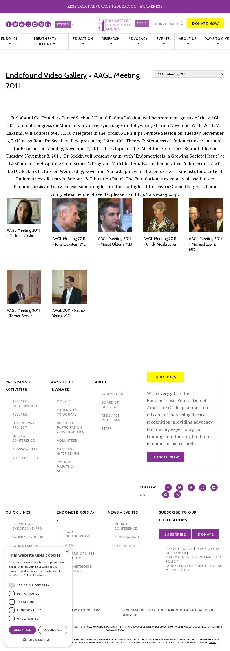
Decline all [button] (53, 630)
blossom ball (25, 449)
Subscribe (175, 534)
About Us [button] (188, 39)
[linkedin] (48, 24)
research (21, 414)
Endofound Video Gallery (46, 75)
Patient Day (125, 546)
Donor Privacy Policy (186, 566)
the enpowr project (23, 425)
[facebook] (9, 24)
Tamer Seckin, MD (28, 537)
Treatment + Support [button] (45, 41)
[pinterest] (41, 24)
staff (106, 429)
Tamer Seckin (75, 118)
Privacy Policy (179, 549)
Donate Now (205, 24)
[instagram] (28, 24)
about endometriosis (77, 534)
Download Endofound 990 (27, 526)
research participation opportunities (70, 427)
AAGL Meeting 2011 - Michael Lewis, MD (205, 244)
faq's (68, 545)
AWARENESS (151, 6)
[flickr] (35, 24)
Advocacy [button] (138, 39)
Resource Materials (111, 417)
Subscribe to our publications (178, 516)
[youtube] (22, 24)
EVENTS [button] (163, 39)
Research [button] (111, 39)
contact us (112, 394)
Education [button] (83, 39)
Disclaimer (176, 553)
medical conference (23, 438)
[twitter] (15, 24)
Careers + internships (68, 451)
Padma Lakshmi (125, 118)
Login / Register (166, 24)
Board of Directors (111, 404)
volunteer (67, 440)
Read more (40, 575)
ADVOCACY (100, 6)
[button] (38, 639)
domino (212, 642)
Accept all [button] (22, 630)
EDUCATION (125, 6)
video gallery (25, 458)
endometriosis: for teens (78, 569)
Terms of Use (208, 549)
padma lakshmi (26, 546)
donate (64, 401)
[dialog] (38, 597)
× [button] (67, 552)
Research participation (24, 403)
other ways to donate (68, 412)
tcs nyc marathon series (66, 466)
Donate (206, 534)
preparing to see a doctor (79, 556)
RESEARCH (77, 6)
